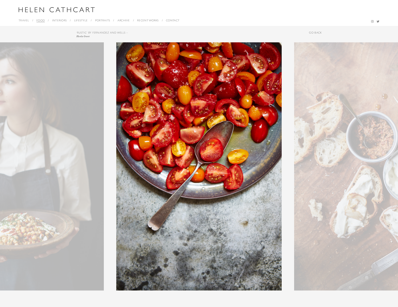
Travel (24, 20)
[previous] (99, 166)
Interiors (59, 20)
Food (40, 20)
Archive (124, 20)
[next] (298, 166)
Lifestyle (81, 20)
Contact (173, 20)
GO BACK (315, 32)
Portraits (102, 20)
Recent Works (148, 20)
